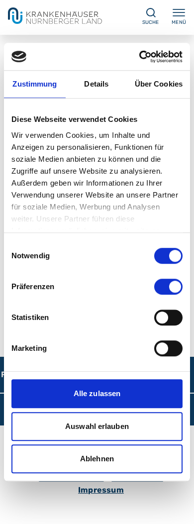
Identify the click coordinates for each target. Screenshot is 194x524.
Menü (179, 22)
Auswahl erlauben (97, 426)
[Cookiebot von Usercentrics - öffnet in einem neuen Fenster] (140, 56)
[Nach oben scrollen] (177, 507)
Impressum (101, 490)
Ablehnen (97, 458)
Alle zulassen (97, 393)
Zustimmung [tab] (34, 84)
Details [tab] (96, 84)
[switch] (168, 287)
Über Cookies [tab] (159, 84)
